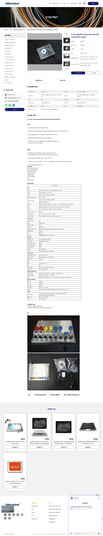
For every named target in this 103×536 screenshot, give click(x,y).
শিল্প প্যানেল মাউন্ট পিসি (55, 395)
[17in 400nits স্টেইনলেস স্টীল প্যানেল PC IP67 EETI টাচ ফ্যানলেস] (15, 427)
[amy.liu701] (9, 518)
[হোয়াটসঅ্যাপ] (6, 105)
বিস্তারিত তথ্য (38, 80)
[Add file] (71, 533)
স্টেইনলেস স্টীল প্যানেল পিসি (19, 30)
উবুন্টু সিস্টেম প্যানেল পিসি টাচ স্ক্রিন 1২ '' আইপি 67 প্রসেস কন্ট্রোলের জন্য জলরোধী (15, 482)
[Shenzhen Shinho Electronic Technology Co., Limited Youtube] (17, 515)
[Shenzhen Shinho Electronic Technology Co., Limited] (13, 3)
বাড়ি (50, 3)
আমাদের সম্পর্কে (55, 3)
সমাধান (64, 3)
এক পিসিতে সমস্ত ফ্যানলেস (40, 395)
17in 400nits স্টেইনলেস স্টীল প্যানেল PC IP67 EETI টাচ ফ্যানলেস (15, 442)
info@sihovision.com (13, 98)
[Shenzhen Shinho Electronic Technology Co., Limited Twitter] (5, 515)
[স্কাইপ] (13, 105)
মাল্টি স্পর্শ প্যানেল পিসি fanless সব (72, 395)
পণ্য (61, 3)
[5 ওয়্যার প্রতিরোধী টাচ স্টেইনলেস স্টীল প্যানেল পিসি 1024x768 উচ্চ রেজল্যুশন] (44, 52)
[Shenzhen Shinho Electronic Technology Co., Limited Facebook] (9, 515)
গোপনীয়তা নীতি (7, 534)
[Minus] (99, 498)
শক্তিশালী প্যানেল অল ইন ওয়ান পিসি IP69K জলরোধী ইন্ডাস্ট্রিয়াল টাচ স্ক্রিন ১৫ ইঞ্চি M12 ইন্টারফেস (64, 442)
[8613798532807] (22, 515)
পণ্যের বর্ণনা (62, 80)
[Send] (99, 533)
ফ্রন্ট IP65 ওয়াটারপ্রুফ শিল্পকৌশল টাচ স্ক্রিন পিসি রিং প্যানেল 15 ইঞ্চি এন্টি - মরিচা (88, 442)
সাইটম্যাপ (12, 534)
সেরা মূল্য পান (78, 73)
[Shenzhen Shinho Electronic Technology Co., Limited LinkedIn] (13, 515)
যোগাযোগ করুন (73, 3)
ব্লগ (68, 3)
